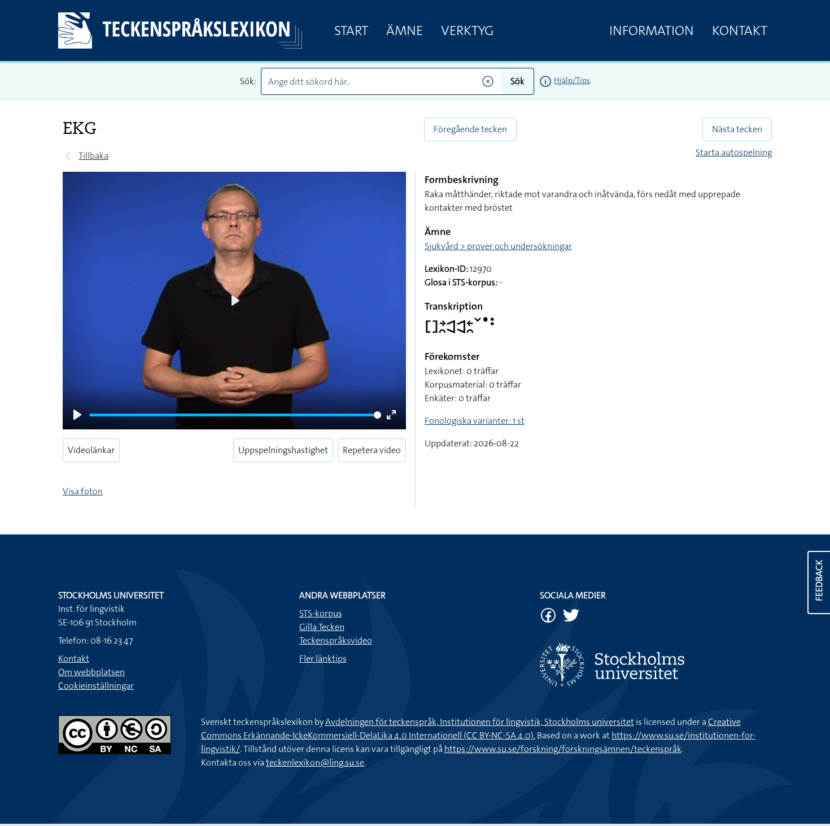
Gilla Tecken (321, 627)
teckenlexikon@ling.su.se (315, 762)
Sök (517, 81)
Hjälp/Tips (572, 80)
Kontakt (739, 30)
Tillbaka (93, 156)
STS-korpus (320, 613)
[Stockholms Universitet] (656, 664)
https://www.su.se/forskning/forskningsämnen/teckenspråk (563, 749)
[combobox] (381, 81)
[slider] (235, 415)
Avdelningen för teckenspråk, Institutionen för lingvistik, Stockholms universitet (479, 722)
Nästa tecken (737, 129)
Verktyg (467, 30)
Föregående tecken (470, 129)
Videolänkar (91, 450)
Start (351, 30)
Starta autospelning (734, 152)
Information (651, 30)
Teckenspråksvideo (335, 640)
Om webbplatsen (91, 672)
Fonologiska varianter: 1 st (475, 421)
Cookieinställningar (96, 686)
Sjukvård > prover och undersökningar (498, 246)
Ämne (404, 30)
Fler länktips (323, 658)
